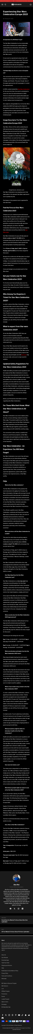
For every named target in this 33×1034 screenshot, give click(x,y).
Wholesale (4, 978)
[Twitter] (14, 908)
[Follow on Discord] (3, 1018)
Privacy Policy (5, 973)
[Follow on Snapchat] (26, 1015)
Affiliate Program (6, 991)
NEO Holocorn (5, 986)
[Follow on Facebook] (3, 1015)
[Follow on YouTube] (19, 1015)
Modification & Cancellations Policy (10, 970)
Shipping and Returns (7, 965)
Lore (3, 988)
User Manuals (5, 957)
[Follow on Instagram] (9, 1015)
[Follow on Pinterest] (16, 1015)
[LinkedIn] (22, 908)
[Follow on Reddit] (29, 1015)
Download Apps (5, 960)
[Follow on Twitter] (6, 1015)
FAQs (3, 968)
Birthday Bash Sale (6, 1007)
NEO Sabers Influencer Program (9, 983)
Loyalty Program (5, 999)
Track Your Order (5, 962)
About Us (4, 954)
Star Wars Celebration (24, 89)
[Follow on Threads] (12, 1015)
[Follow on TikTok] (22, 1015)
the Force (23, 354)
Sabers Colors (5, 1001)
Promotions (4, 994)
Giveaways (4, 1004)
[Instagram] (18, 908)
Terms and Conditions (7, 976)
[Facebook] (10, 908)
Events (3, 996)
